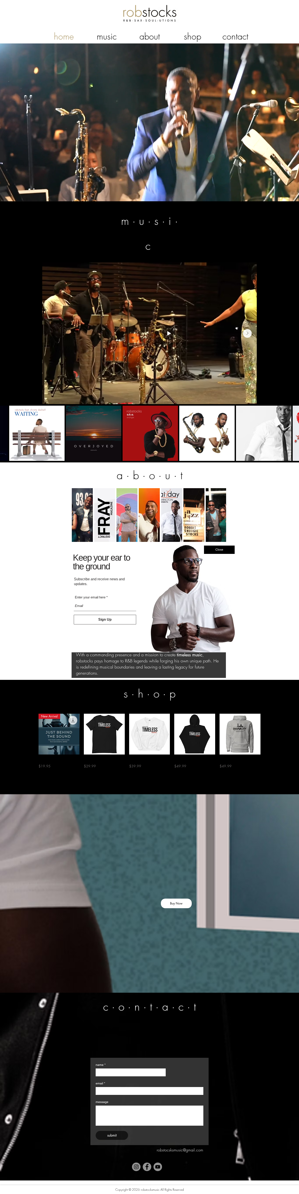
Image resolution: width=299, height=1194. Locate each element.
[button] (219, 549)
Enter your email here (90, 598)
